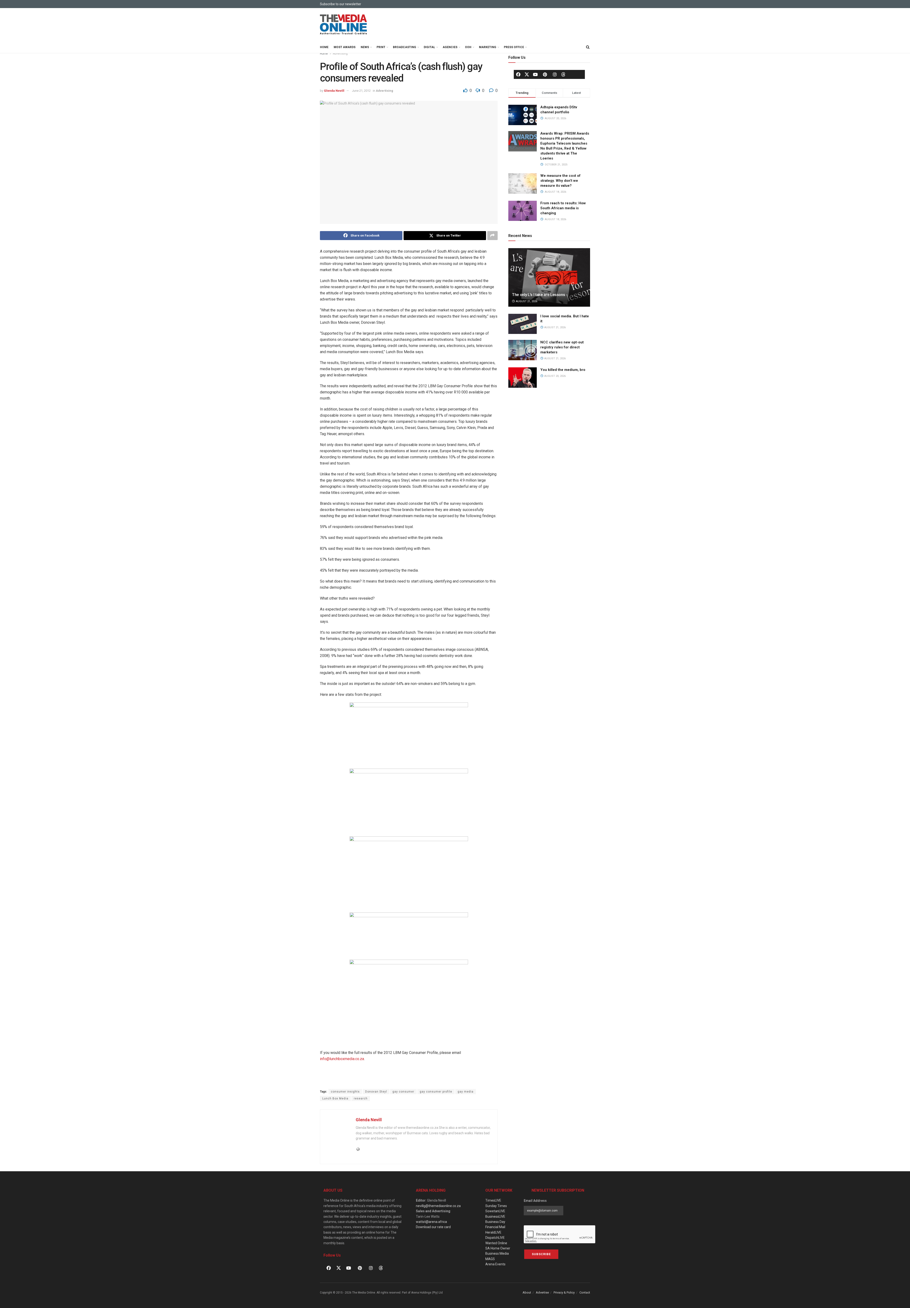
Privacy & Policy (564, 1292)
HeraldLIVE (493, 1232)
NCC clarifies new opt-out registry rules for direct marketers (562, 347)
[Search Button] (587, 47)
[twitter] (526, 74)
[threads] (563, 74)
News (365, 47)
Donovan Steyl (376, 1091)
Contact (584, 1292)
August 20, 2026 (555, 376)
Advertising (340, 53)
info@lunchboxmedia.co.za (342, 1059)
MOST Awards (344, 47)
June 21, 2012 (361, 90)
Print (381, 47)
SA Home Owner (497, 1248)
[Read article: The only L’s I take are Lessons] (549, 277)
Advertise (542, 1292)
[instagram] (554, 74)
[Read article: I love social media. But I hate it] (522, 324)
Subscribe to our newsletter (340, 4)
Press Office (514, 47)
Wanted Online (496, 1243)
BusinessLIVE (495, 1216)
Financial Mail (495, 1227)
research (361, 1098)
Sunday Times (496, 1206)
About (527, 1292)
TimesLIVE (493, 1200)
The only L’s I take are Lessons (538, 294)
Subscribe (541, 1254)
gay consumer (403, 1091)
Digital (429, 47)
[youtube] (535, 74)
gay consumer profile (436, 1091)
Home (324, 47)
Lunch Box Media (335, 1098)
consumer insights (345, 1091)
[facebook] (518, 74)
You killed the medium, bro (562, 370)
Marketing (487, 47)
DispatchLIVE (495, 1238)
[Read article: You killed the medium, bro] (522, 377)
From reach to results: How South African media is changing (563, 208)
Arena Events (495, 1264)
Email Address (535, 1201)
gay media (465, 1091)
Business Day (495, 1222)
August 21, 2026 (526, 301)
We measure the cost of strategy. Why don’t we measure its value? (560, 180)
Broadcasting (404, 47)
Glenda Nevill (334, 90)
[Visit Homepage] (343, 24)
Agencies (450, 47)
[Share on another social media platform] (492, 235)
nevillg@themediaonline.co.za (438, 1206)
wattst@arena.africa (431, 1222)
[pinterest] (545, 74)
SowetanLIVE (495, 1211)
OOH (468, 47)
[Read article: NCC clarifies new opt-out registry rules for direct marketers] (522, 350)
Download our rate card (433, 1227)
